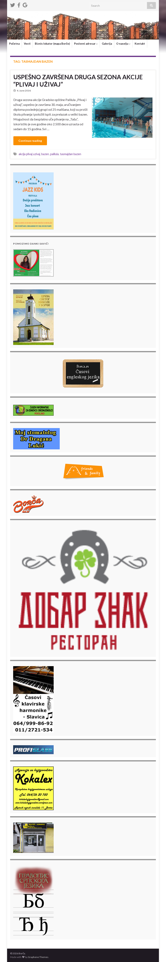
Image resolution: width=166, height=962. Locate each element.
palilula (54, 154)
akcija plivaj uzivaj (29, 154)
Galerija (107, 43)
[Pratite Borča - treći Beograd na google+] (25, 4)
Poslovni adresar (85, 43)
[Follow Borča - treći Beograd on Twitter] (12, 4)
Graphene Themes (38, 957)
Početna (14, 43)
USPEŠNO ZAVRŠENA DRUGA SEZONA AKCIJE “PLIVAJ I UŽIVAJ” (78, 80)
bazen (45, 154)
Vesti (27, 43)
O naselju (122, 43)
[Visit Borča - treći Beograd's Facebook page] (19, 4)
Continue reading (30, 140)
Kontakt (140, 43)
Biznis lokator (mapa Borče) (52, 43)
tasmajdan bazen (70, 154)
